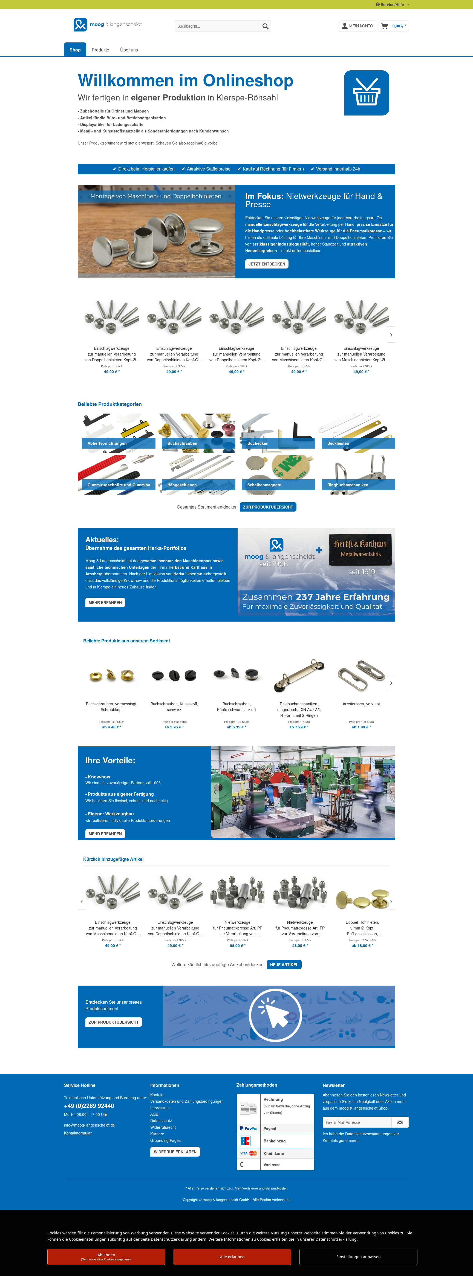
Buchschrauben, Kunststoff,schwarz (111, 706)
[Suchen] (265, 26)
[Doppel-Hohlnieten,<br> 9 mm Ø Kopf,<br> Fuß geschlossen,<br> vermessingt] (314, 893)
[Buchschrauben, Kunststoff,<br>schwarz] (111, 675)
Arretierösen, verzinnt (299, 703)
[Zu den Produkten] (366, 93)
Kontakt (156, 1094)
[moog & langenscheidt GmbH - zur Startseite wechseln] (108, 24)
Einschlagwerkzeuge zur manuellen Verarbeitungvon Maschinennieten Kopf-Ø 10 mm (361, 354)
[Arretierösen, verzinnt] (298, 675)
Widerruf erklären (175, 1151)
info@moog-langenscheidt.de (89, 1125)
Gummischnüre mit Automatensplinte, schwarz (361, 709)
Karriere (157, 1133)
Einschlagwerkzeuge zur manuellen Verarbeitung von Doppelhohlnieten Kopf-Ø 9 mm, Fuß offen (112, 354)
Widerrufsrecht (163, 1127)
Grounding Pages (165, 1140)
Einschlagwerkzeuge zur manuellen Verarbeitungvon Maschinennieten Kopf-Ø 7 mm (236, 354)
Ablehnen (106, 1256)
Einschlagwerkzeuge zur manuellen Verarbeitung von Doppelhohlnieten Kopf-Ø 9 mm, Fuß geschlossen (174, 354)
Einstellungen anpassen (358, 1256)
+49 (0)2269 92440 (89, 1105)
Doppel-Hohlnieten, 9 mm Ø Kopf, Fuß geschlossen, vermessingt (314, 928)
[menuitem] (223, 26)
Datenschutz (161, 1120)
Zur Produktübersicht (114, 1022)
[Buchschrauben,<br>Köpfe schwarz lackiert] (174, 675)
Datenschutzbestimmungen (369, 1133)
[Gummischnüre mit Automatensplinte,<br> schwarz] (361, 675)
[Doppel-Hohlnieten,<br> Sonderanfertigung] (376, 893)
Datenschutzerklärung (336, 1239)
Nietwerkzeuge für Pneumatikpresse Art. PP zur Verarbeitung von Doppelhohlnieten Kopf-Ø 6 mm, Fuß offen (252, 928)
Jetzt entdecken (267, 264)
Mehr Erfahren (105, 833)
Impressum (160, 1107)
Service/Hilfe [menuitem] (392, 4)
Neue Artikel (284, 964)
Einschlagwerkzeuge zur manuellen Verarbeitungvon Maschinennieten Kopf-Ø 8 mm (299, 354)
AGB (154, 1114)
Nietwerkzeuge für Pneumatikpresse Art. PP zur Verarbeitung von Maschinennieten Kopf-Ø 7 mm (190, 928)
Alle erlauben (232, 1256)
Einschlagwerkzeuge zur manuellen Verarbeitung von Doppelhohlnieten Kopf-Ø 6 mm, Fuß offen (127, 928)
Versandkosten (277, 1188)
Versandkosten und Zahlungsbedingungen (187, 1101)
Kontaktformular (78, 1133)
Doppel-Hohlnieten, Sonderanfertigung (377, 925)
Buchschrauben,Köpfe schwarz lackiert (174, 706)
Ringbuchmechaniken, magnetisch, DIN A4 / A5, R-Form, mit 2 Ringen (236, 709)
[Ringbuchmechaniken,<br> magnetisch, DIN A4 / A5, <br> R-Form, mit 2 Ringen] (236, 675)
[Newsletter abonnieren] (400, 1122)
